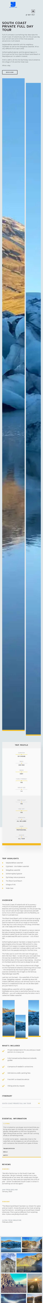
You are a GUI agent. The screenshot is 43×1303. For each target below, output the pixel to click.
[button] (33, 11)
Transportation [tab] (9, 1148)
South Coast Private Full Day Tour (16, 1103)
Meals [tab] (5, 1152)
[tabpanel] (21, 1136)
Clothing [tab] (6, 1124)
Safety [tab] (5, 1155)
